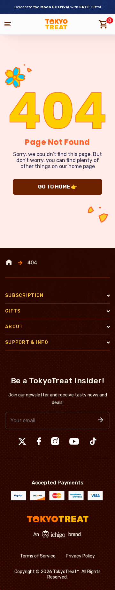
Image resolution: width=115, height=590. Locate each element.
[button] (100, 420)
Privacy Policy (80, 556)
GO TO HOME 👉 (57, 187)
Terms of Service (38, 556)
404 (32, 262)
